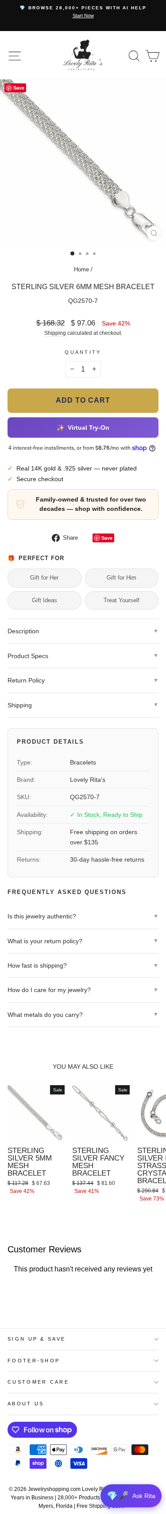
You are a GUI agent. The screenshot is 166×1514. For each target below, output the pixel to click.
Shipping (55, 333)
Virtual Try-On (83, 427)
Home (81, 269)
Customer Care (38, 1382)
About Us (26, 1403)
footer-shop (34, 1360)
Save (106, 537)
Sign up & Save (37, 1338)
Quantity (83, 352)
